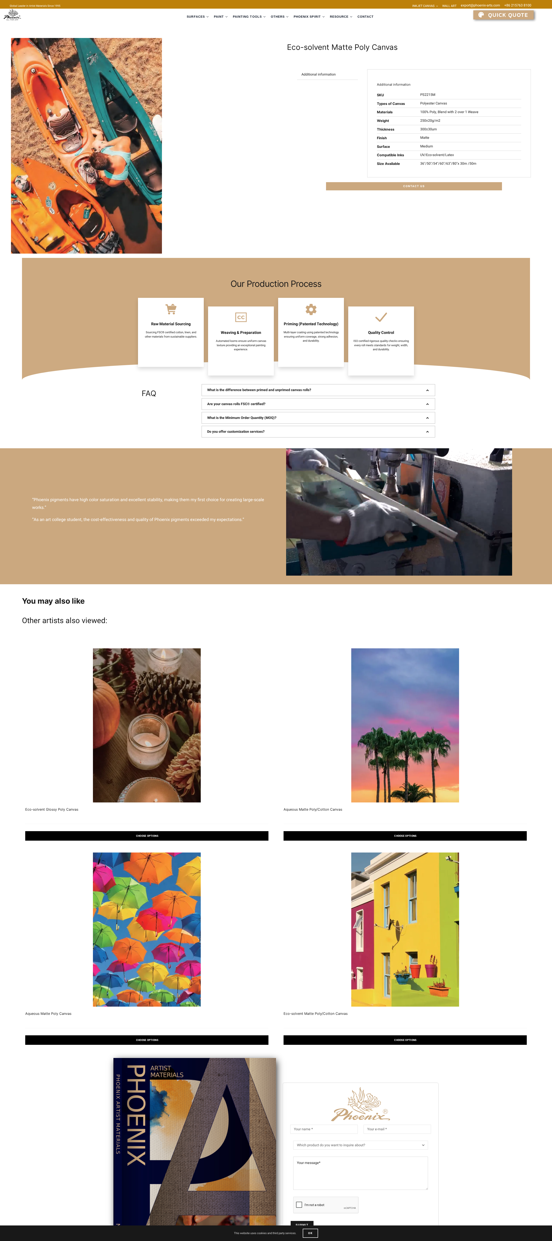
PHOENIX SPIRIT (307, 16)
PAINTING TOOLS (247, 16)
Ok (310, 1233)
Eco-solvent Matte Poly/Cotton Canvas (316, 1013)
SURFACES (196, 16)
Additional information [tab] (318, 74)
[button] (318, 390)
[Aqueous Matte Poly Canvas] (147, 930)
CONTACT (366, 16)
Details (146, 836)
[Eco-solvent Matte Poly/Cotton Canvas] (405, 930)
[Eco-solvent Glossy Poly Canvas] (147, 725)
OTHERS (278, 16)
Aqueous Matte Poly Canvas (48, 1013)
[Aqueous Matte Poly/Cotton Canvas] (405, 725)
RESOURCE (339, 16)
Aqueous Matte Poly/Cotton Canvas (313, 809)
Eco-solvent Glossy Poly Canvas (51, 809)
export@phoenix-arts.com (480, 5)
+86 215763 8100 (517, 5)
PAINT (219, 16)
